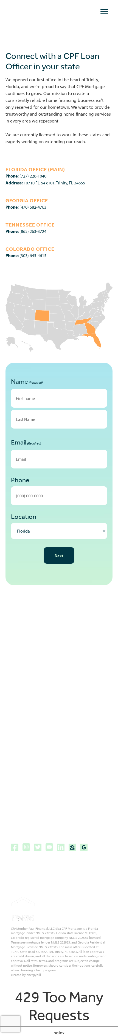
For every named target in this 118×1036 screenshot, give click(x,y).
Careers (19, 768)
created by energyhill (26, 975)
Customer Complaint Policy (37, 797)
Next (59, 555)
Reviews (19, 739)
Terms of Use (24, 816)
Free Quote (22, 758)
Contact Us (22, 711)
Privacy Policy (24, 806)
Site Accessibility (27, 778)
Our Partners (23, 749)
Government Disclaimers (35, 787)
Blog (15, 729)
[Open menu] (104, 11)
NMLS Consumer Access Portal (41, 826)
